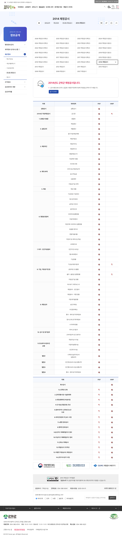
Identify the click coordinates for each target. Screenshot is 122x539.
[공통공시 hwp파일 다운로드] (99, 109)
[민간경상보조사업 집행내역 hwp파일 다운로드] (99, 362)
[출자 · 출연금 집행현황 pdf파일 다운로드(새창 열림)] (112, 274)
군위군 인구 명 (105, 1)
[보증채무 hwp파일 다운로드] (99, 179)
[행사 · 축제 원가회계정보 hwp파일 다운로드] (99, 314)
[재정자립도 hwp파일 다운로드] (99, 139)
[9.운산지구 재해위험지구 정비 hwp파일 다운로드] (112, 432)
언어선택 (109, 7)
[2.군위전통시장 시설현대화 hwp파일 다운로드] (112, 395)
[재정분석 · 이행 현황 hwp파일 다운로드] (99, 294)
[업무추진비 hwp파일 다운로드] (99, 209)
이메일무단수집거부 (42, 530)
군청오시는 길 (8, 530)
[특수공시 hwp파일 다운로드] (112, 385)
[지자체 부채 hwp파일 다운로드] (99, 164)
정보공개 (47, 23)
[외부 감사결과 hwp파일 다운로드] (99, 330)
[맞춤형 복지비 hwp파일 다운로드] (99, 229)
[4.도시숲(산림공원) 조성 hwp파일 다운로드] (112, 405)
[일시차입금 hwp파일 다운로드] (99, 174)
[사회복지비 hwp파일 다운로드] (99, 244)
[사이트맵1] (117, 6)
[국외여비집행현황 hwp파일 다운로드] (99, 214)
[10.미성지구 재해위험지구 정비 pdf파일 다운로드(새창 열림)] (99, 437)
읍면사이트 (36, 508)
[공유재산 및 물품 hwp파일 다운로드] (99, 269)
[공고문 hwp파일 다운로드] (99, 114)
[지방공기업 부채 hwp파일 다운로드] (99, 184)
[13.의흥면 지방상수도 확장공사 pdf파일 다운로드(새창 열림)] (99, 452)
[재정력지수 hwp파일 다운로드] (99, 149)
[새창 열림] (46, 465)
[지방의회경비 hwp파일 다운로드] (99, 219)
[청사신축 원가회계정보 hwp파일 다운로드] (99, 319)
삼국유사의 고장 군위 (9, 7)
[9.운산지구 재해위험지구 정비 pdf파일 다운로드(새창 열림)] (99, 432)
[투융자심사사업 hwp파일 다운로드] (99, 340)
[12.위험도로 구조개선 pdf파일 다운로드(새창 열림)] (99, 447)
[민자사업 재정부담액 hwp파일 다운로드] (99, 169)
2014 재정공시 (80, 23)
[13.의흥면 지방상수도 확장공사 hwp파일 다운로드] (112, 452)
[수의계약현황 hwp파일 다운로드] (99, 324)
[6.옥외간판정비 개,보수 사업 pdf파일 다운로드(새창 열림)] (99, 417)
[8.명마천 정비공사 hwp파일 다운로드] (112, 427)
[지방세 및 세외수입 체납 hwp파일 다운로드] (99, 239)
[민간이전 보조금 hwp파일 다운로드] (99, 249)
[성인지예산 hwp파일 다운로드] (99, 304)
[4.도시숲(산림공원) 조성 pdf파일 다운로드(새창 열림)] (99, 405)
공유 (116, 23)
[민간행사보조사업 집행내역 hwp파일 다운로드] (99, 367)
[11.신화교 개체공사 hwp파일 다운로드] (112, 442)
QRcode (101, 23)
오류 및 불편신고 (109, 488)
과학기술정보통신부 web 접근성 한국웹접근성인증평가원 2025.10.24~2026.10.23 (113, 516)
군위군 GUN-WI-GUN (10, 517)
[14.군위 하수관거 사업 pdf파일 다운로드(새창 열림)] (99, 457)
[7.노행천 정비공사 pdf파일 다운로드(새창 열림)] (99, 422)
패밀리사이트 (66, 508)
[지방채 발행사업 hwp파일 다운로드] (99, 345)
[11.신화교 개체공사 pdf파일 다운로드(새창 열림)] (99, 442)
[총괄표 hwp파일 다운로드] (99, 119)
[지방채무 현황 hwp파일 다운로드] (99, 159)
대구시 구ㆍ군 (95, 508)
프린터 (111, 23)
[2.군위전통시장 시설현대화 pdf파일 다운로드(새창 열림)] (99, 395)
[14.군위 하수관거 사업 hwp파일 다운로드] (112, 457)
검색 (113, 6)
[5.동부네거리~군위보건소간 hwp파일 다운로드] (112, 411)
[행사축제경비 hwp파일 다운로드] (99, 254)
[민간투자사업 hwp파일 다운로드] (99, 350)
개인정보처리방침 (19, 530)
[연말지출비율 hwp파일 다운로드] (99, 234)
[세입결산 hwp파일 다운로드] (99, 124)
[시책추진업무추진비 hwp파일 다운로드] (99, 356)
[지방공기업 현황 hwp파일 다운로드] (99, 279)
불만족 (61, 498)
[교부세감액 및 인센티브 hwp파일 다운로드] (99, 335)
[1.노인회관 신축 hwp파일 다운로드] (112, 390)
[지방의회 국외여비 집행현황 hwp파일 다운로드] (99, 224)
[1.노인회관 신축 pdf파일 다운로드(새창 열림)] (99, 390)
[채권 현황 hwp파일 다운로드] (99, 189)
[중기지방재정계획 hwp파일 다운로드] (99, 134)
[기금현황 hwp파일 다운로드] (99, 259)
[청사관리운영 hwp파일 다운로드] (99, 199)
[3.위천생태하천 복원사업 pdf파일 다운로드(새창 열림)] (99, 400)
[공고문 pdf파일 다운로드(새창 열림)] (112, 114)
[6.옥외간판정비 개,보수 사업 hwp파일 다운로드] (112, 417)
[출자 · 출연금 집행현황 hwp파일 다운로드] (99, 274)
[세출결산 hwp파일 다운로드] (99, 129)
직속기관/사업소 (9, 508)
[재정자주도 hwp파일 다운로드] (99, 144)
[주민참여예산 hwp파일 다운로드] (99, 309)
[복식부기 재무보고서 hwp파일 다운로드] (99, 284)
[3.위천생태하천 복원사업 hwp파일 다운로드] (112, 400)
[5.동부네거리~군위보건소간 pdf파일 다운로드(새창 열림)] (99, 411)
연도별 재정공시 (67, 23)
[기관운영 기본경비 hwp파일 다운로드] (99, 194)
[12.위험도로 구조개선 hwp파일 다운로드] (112, 447)
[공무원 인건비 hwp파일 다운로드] (99, 204)
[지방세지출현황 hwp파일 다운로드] (99, 299)
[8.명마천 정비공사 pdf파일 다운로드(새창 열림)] (99, 427)
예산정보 (56, 23)
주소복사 (106, 23)
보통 (54, 498)
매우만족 (40, 498)
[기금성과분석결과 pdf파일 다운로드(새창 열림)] (112, 264)
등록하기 (112, 498)
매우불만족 (70, 498)
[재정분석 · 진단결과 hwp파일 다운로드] (99, 289)
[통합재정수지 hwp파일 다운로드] (99, 154)
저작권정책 (30, 530)
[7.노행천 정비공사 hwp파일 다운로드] (112, 422)
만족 (48, 498)
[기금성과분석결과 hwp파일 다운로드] (99, 264)
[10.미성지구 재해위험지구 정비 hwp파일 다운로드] (112, 437)
